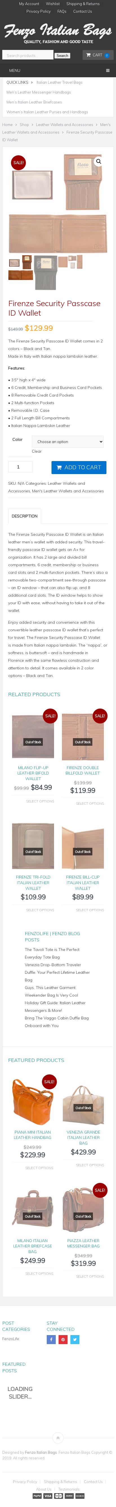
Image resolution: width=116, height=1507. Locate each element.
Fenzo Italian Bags (41, 1452)
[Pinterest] (63, 1339)
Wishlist (53, 4)
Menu (14, 70)
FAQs (61, 11)
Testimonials (69, 1489)
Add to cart (82, 467)
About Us (44, 1489)
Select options (40, 801)
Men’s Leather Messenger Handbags (38, 92)
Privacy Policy (38, 11)
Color (17, 439)
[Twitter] (74, 1339)
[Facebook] (51, 1339)
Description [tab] (24, 516)
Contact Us (82, 11)
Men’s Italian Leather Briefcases (34, 102)
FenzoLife (10, 1338)
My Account (29, 4)
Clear (37, 451)
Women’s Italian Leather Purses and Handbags (47, 112)
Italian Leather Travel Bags (59, 82)
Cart (100, 55)
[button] (99, 161)
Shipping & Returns (83, 4)
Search (62, 56)
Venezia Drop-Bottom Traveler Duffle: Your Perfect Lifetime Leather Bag (57, 972)
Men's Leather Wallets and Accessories (68, 491)
